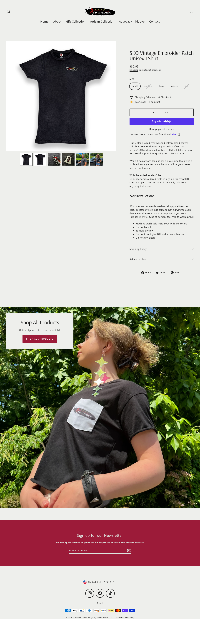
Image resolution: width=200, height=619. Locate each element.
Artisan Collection (102, 21)
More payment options (162, 128)
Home (44, 21)
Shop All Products (39, 338)
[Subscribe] (128, 550)
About (57, 21)
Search (100, 603)
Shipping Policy (138, 248)
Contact (154, 21)
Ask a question (138, 259)
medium (148, 86)
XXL (186, 86)
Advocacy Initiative (132, 21)
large (161, 86)
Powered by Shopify (125, 617)
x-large (174, 86)
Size (132, 78)
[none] (26, 159)
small (135, 86)
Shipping (134, 69)
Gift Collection (76, 21)
